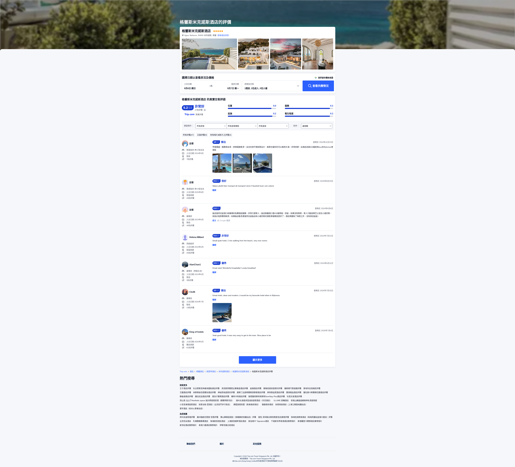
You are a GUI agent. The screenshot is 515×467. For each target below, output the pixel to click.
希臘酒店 (200, 371)
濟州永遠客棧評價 (187, 417)
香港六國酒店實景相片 (208, 425)
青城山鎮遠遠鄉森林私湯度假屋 (304, 400)
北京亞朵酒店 (185, 421)
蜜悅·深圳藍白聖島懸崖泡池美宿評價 (273, 417)
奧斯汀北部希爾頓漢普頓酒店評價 (251, 392)
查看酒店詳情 (223, 35)
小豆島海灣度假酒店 (188, 404)
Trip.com (183, 371)
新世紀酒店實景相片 (188, 425)
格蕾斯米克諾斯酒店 (240, 371)
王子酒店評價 (185, 388)
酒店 (192, 371)
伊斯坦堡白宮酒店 (227, 425)
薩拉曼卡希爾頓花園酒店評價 (315, 392)
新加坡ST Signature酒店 (258, 421)
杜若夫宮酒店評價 (294, 396)
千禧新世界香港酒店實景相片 (283, 421)
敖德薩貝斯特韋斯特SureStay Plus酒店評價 (266, 396)
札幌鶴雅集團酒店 (200, 421)
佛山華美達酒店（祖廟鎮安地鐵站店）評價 (238, 417)
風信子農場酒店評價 (220, 396)
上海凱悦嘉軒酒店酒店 (236, 421)
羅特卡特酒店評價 (238, 396)
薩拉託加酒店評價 (202, 396)
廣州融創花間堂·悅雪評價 (207, 417)
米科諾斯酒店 (224, 371)
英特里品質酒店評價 (275, 392)
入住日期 (188, 84)
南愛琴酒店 (211, 371)
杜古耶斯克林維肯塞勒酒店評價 (206, 388)
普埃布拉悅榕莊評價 (311, 388)
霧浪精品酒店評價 (293, 392)
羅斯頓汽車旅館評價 (292, 388)
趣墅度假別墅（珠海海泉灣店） (246, 404)
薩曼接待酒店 (267, 404)
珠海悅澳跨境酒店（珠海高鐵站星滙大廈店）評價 (311, 417)
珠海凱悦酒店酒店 (217, 421)
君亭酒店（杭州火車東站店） (192, 408)
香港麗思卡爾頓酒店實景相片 (310, 421)
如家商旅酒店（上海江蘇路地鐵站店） (291, 404)
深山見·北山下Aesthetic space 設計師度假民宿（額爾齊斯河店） (207, 400)
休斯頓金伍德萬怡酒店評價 (204, 392)
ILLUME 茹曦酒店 (281, 400)
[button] (372, 4)
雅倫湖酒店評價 (186, 396)
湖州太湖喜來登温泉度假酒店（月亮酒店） (254, 400)
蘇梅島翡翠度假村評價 (272, 388)
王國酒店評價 (185, 392)
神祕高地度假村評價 (226, 392)
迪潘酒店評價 (255, 388)
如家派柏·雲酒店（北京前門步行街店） (215, 404)
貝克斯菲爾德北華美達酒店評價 (235, 388)
